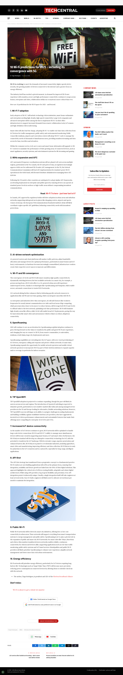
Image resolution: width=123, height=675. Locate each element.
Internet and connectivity (23, 23)
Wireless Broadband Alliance (63, 576)
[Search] (115, 18)
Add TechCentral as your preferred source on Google (44, 605)
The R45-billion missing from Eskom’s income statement (104, 229)
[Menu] (8, 18)
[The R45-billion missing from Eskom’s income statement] (88, 230)
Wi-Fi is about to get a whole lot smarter (28, 590)
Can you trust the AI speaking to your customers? (105, 114)
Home (8, 23)
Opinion (56, 18)
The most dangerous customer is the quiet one (105, 153)
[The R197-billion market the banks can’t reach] (88, 134)
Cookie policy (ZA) (92, 670)
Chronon (22, 672)
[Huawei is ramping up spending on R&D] (88, 210)
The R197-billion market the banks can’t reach (104, 133)
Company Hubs (68, 18)
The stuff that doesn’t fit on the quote (104, 104)
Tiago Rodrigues (16, 75)
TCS (46, 18)
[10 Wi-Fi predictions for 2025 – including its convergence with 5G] (61, 53)
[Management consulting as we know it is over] (88, 144)
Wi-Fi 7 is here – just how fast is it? (61, 193)
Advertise (104, 18)
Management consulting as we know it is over (105, 143)
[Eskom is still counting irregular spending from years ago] (88, 240)
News (17, 18)
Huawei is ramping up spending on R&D (105, 209)
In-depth (37, 18)
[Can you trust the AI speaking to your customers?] (88, 114)
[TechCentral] (61, 10)
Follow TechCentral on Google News (44, 599)
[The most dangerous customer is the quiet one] (88, 154)
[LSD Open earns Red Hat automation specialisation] (88, 94)
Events (94, 18)
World (26, 18)
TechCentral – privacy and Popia (107, 670)
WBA (21, 630)
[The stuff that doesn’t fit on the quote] (88, 104)
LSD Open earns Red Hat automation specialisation (103, 94)
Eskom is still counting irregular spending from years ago (105, 240)
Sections (82, 18)
